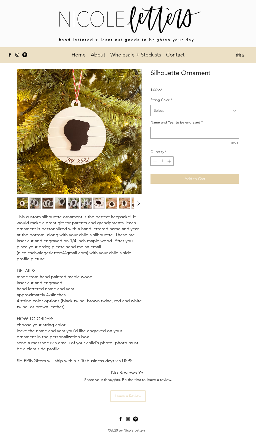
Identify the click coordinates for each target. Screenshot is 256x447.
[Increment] (169, 161)
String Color (161, 100)
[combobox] (194, 110)
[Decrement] (154, 161)
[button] (241, 54)
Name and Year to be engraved (176, 122)
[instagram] (17, 54)
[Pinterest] (24, 54)
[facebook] (9, 54)
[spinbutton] (162, 161)
